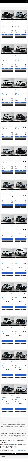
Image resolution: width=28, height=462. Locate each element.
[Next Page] (22, 420)
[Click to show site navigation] (26, 1)
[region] (7, 31)
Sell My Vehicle (7, 173)
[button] (13, 14)
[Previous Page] (21, 420)
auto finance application (20, 450)
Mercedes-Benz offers (14, 444)
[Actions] (12, 21)
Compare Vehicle (4, 41)
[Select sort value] (26, 7)
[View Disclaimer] (7, 26)
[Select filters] (25, 7)
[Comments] (12, 26)
